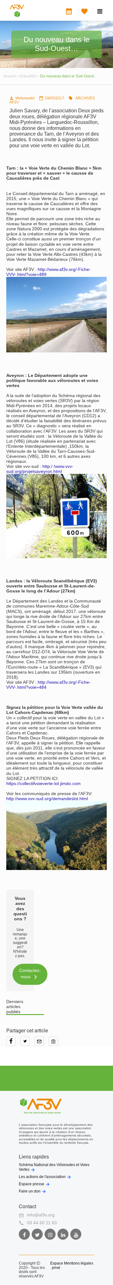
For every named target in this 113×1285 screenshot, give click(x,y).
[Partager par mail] (42, 1043)
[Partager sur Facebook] (13, 1043)
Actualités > (29, 76)
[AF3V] (16, 16)
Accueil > (11, 76)
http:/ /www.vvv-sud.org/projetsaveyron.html (39, 469)
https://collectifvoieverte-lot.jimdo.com (43, 783)
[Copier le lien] (55, 1043)
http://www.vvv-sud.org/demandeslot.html (47, 798)
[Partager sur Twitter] (27, 1043)
